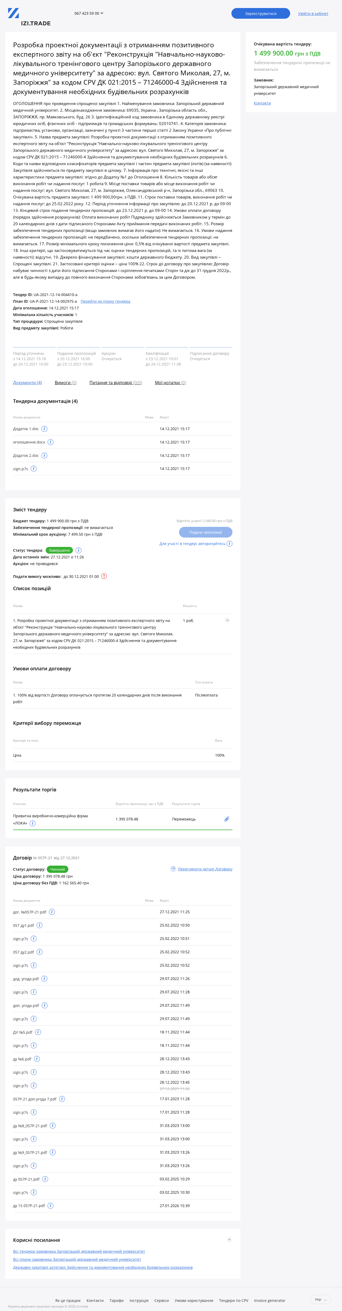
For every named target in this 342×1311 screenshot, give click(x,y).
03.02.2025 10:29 (175, 1178)
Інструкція (139, 1300)
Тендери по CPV (233, 1300)
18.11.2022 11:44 (175, 1031)
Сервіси (161, 1300)
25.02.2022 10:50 (175, 925)
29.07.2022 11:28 (175, 991)
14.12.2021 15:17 (175, 428)
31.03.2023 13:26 (175, 1152)
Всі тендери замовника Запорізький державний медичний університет (79, 1251)
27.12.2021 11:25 (175, 911)
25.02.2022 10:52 (175, 951)
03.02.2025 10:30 (175, 1192)
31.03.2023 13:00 (175, 1125)
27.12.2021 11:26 (175, 1088)
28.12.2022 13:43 (175, 1058)
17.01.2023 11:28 (175, 1098)
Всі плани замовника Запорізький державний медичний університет (77, 1259)
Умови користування (194, 1300)
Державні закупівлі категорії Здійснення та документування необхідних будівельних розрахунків (103, 1267)
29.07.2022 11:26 (175, 978)
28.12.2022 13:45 (175, 1082)
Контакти (95, 1300)
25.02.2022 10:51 (175, 938)
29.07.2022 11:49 (175, 1005)
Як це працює (68, 1300)
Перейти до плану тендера (105, 301)
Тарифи (117, 1300)
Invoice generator (269, 1300)
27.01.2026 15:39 (175, 1205)
